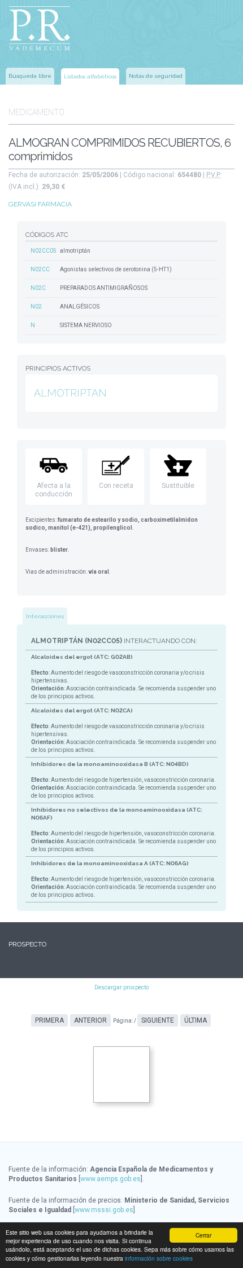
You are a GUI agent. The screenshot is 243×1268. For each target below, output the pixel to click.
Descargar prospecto (121, 987)
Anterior (90, 1020)
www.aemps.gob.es (110, 1179)
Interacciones (45, 616)
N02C (38, 288)
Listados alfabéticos (90, 76)
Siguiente (157, 1020)
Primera (49, 1020)
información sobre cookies (159, 1258)
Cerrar (203, 1235)
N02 (36, 306)
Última (195, 1020)
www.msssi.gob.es (104, 1210)
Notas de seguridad (156, 76)
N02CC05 (44, 251)
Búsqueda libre (29, 76)
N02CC (40, 269)
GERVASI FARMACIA (40, 204)
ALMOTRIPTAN (70, 393)
